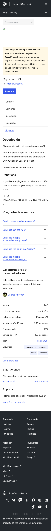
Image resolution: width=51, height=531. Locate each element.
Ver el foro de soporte (14, 402)
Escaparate (32, 419)
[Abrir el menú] (46, 4)
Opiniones (10, 108)
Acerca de (8, 419)
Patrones (31, 433)
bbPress (8, 476)
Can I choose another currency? (19, 221)
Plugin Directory (10, 12)
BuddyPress (10, 480)
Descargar (9, 91)
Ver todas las (41, 381)
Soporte (9, 130)
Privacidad (8, 433)
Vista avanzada (10, 360)
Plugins (30, 429)
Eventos (31, 447)
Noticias (7, 424)
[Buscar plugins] (31, 22)
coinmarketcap (31, 347)
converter (43, 347)
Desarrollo (11, 123)
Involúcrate (32, 442)
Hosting (6, 429)
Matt (6, 471)
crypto (33, 353)
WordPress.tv (11, 457)
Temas (30, 424)
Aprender (7, 442)
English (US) (42, 341)
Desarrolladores (10, 452)
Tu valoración (9, 381)
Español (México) (18, 493)
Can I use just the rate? (14, 230)
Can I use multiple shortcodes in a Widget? (15, 258)
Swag (31, 457)
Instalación (11, 116)
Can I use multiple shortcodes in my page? (15, 239)
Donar (31, 452)
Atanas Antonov (15, 83)
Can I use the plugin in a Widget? (19, 249)
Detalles (10, 101)
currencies (42, 353)
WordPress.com (12, 466)
